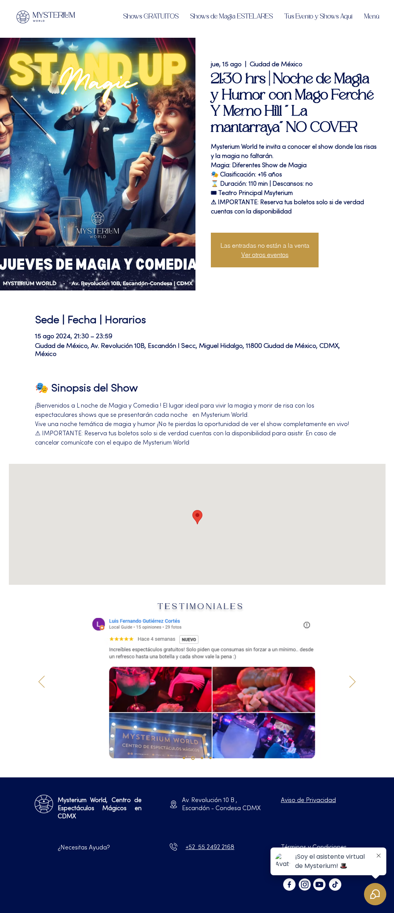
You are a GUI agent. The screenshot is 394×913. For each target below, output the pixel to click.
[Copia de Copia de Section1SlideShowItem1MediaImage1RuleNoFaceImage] (193, 758)
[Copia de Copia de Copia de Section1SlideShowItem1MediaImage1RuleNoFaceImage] (202, 758)
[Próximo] (352, 682)
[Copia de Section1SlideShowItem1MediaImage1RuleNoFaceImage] (184, 758)
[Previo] (41, 682)
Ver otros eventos (265, 254)
